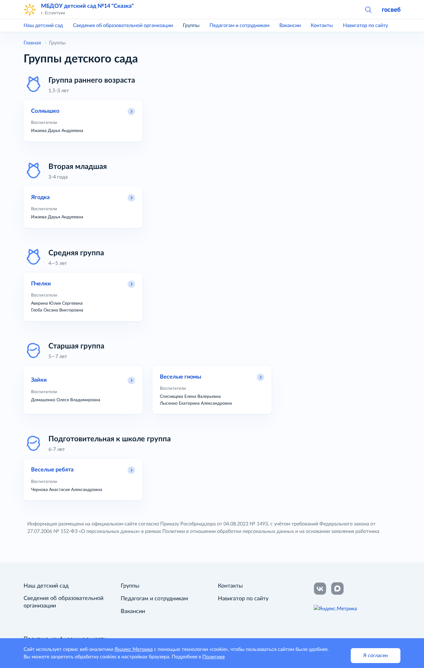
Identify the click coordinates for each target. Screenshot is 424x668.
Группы (191, 25)
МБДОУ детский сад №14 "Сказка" (87, 6)
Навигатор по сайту (365, 25)
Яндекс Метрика (134, 649)
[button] (368, 9)
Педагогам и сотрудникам (239, 25)
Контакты (322, 25)
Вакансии (290, 25)
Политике (213, 656)
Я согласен (375, 655)
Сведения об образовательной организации (123, 25)
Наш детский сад (43, 25)
